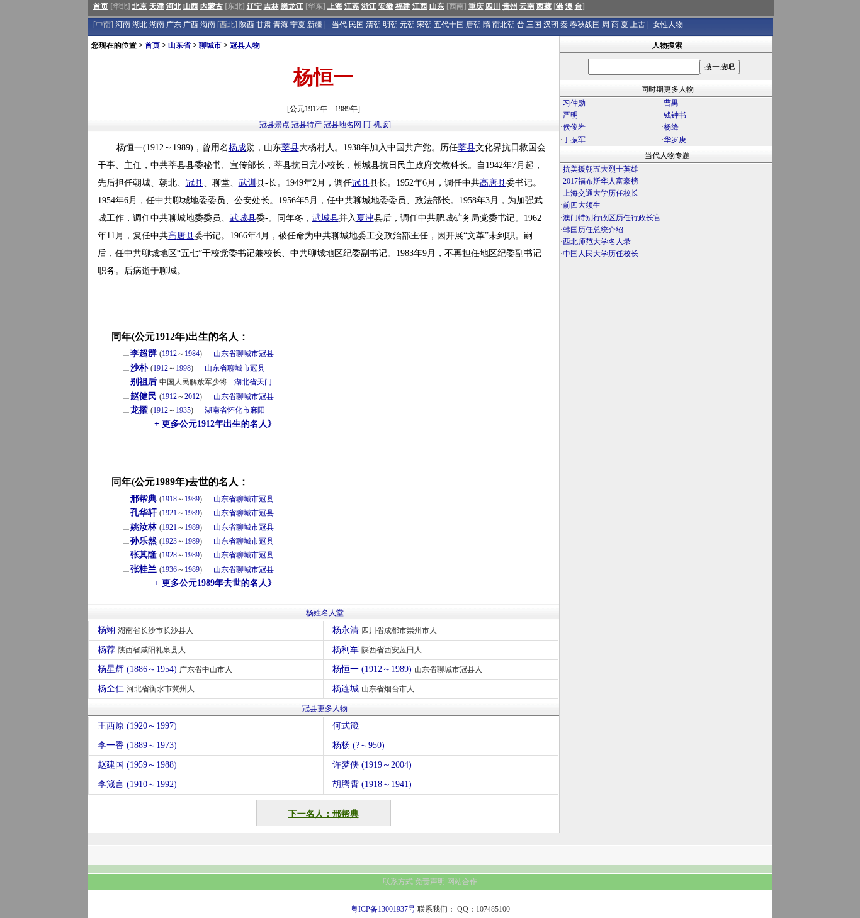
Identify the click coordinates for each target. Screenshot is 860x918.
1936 (169, 569)
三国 (533, 24)
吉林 (271, 6)
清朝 (373, 24)
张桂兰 (143, 569)
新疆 (314, 24)
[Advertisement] (666, 371)
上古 (637, 24)
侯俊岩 (574, 127)
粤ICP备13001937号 (383, 909)
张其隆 (143, 554)
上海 (334, 6)
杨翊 (145, 630)
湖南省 (216, 410)
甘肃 (263, 24)
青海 (280, 24)
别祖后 (143, 381)
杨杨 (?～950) (358, 745)
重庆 (476, 6)
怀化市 (238, 410)
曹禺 (671, 103)
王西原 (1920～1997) (137, 725)
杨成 (237, 147)
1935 (183, 410)
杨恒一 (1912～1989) (407, 669)
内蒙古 (211, 6)
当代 (339, 24)
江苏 (351, 6)
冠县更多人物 (325, 708)
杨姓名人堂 (325, 612)
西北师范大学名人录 (597, 241)
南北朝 (503, 24)
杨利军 (377, 649)
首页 (100, 6)
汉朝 (550, 24)
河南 (122, 24)
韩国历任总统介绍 (593, 229)
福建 (402, 6)
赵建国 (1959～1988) (137, 765)
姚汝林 (143, 527)
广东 (173, 24)
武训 (247, 183)
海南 (207, 24)
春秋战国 (585, 24)
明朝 (390, 24)
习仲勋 (574, 103)
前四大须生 (582, 205)
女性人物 (668, 24)
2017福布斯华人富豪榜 (600, 181)
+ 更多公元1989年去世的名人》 (215, 583)
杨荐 (142, 649)
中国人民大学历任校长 (600, 253)
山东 (436, 6)
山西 (190, 6)
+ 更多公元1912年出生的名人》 (215, 423)
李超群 (143, 353)
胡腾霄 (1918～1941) (372, 784)
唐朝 (473, 24)
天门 (264, 382)
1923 (169, 541)
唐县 (497, 183)
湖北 (139, 24)
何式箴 (345, 725)
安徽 (385, 6)
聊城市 (210, 45)
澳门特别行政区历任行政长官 (612, 217)
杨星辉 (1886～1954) (165, 669)
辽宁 (254, 6)
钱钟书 (675, 115)
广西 (190, 24)
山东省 (179, 45)
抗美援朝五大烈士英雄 (600, 169)
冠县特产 (306, 124)
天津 (156, 6)
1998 (183, 368)
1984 (192, 353)
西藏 (544, 6)
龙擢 (139, 410)
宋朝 (424, 24)
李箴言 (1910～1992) (137, 784)
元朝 (407, 24)
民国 (356, 24)
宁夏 (297, 24)
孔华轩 (143, 512)
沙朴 (139, 367)
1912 (169, 353)
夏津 (365, 218)
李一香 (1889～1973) (137, 745)
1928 (169, 555)
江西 (419, 6)
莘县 (290, 147)
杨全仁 (146, 688)
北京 (139, 6)
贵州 (510, 6)
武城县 (243, 218)
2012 (192, 396)
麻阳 (257, 410)
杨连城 (373, 688)
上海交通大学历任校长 (600, 193)
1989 (192, 499)
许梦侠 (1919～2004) (372, 765)
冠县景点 (274, 124)
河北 (173, 6)
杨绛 (671, 127)
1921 (169, 512)
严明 (570, 115)
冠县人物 (245, 45)
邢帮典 (143, 498)
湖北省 (245, 382)
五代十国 (449, 24)
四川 (493, 6)
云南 (527, 6)
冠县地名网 (342, 124)
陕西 (246, 24)
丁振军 (574, 139)
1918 (169, 499)
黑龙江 (292, 6)
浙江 (368, 6)
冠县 (194, 183)
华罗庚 (675, 139)
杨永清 (384, 630)
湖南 (156, 24)
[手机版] (377, 124)
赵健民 (143, 396)
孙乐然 (143, 541)
